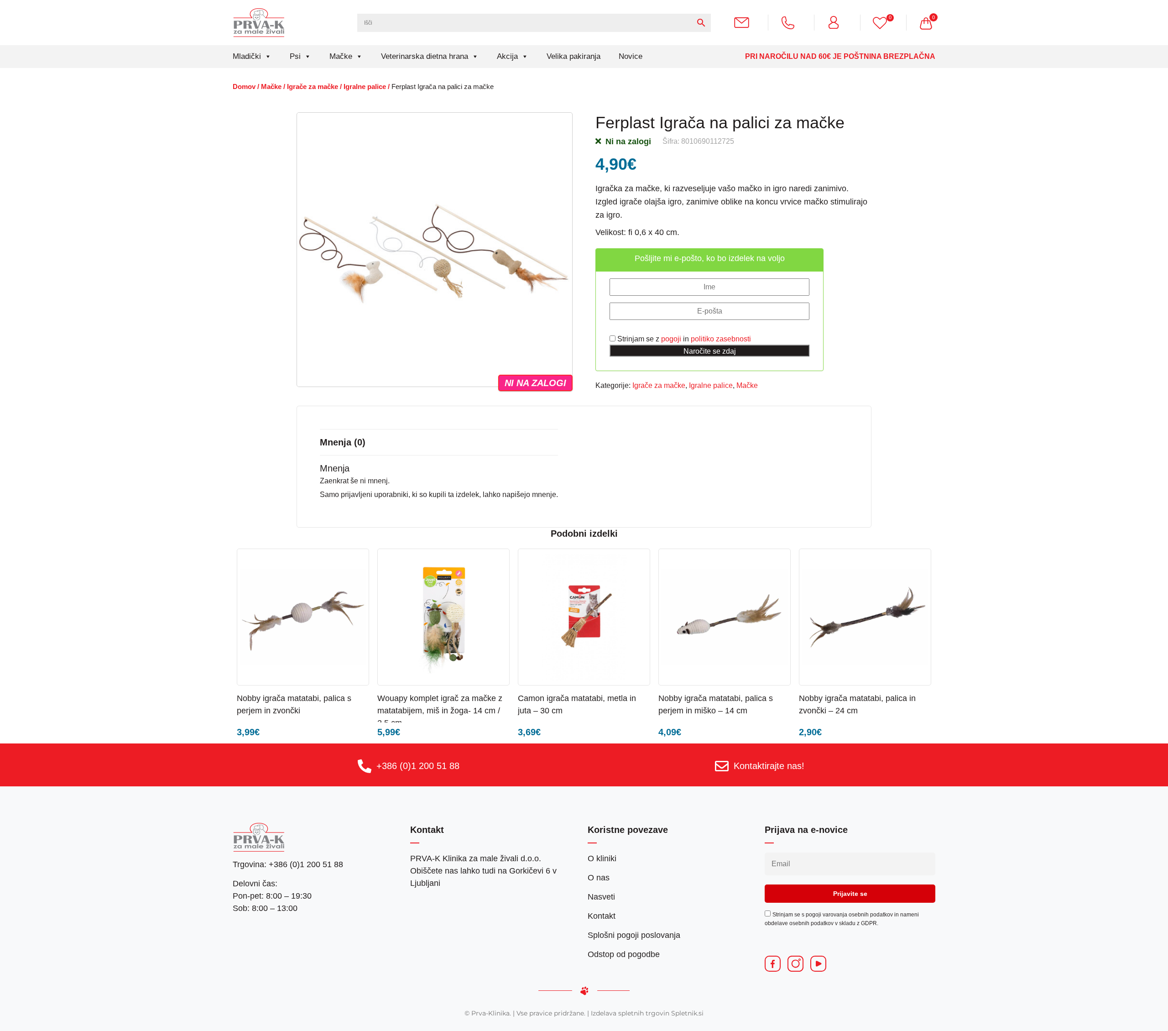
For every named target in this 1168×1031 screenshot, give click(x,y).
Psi (295, 56)
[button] (336, 698)
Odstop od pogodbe (624, 954)
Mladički (247, 56)
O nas (599, 877)
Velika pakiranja (573, 56)
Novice (630, 56)
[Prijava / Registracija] (837, 22)
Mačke (340, 56)
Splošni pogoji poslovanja (634, 935)
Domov (244, 86)
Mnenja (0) (342, 442)
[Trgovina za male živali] (259, 22)
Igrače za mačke (312, 86)
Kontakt (601, 916)
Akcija (507, 56)
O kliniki (602, 858)
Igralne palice (365, 86)
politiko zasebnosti (721, 339)
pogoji (671, 339)
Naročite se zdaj (709, 351)
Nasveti (601, 896)
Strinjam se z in (683, 339)
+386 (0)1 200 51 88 (417, 766)
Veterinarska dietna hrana (424, 56)
